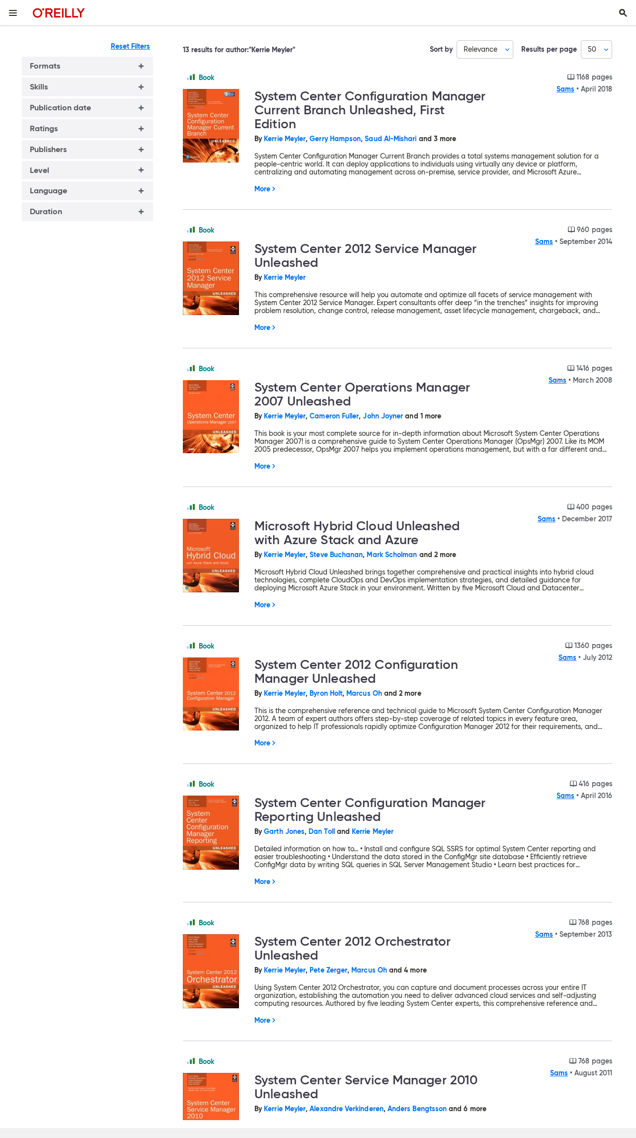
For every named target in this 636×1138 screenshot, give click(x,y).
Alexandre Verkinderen (347, 1108)
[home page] (59, 12)
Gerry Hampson (335, 138)
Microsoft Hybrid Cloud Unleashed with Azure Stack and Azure (357, 533)
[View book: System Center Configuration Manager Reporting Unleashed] (214, 833)
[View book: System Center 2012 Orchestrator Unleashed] (214, 971)
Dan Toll (322, 831)
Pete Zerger (328, 970)
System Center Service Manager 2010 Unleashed (365, 1087)
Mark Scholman (392, 554)
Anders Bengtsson (417, 1108)
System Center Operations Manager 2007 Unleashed (362, 394)
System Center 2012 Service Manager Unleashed (365, 255)
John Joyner (383, 415)
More (262, 188)
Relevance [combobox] (480, 49)
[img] (191, 77)
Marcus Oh (364, 693)
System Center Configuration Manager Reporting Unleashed (370, 809)
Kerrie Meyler (285, 138)
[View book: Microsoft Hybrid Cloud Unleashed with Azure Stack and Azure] (214, 556)
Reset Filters (130, 46)
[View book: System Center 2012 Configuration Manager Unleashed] (214, 694)
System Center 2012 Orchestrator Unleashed (352, 948)
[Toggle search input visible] (623, 13)
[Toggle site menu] (13, 13)
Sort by (441, 49)
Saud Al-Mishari (390, 138)
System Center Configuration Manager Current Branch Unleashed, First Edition (370, 110)
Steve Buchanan (336, 554)
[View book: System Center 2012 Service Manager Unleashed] (214, 279)
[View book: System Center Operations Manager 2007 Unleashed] (214, 417)
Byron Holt (326, 693)
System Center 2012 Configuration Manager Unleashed (356, 671)
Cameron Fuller (334, 415)
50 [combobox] (592, 49)
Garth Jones (284, 831)
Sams (565, 88)
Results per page (549, 49)
